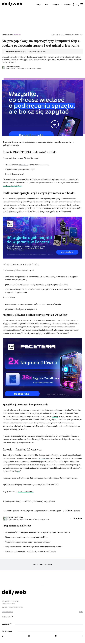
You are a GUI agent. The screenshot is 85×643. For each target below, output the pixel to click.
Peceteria (16, 511)
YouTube (6, 186)
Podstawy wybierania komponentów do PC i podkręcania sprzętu (41, 511)
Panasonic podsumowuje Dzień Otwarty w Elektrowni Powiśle (30, 551)
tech (46, 4)
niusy (39, 4)
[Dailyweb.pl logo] (42, 593)
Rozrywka (10, 34)
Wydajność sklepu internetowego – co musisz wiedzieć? (27, 542)
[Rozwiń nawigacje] (12, 616)
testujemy (67, 4)
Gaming (55, 416)
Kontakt (81, 612)
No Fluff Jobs (15, 186)
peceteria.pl (23, 164)
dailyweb (4, 34)
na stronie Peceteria (25, 491)
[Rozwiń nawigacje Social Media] (14, 631)
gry (18, 471)
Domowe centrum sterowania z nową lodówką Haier (26, 537)
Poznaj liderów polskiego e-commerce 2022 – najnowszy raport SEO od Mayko (37, 532)
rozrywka (56, 4)
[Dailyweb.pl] (12, 4)
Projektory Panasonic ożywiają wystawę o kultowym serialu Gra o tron (34, 547)
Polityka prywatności (7, 612)
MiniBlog (17, 34)
